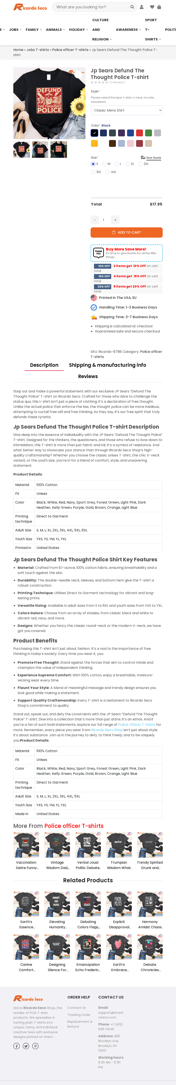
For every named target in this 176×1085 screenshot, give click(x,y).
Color (101, 125)
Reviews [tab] (88, 376)
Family (32, 29)
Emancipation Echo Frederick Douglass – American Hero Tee (88, 967)
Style (95, 91)
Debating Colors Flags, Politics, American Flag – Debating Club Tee (88, 924)
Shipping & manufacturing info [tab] (107, 365)
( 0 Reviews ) (117, 82)
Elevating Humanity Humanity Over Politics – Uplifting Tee (57, 924)
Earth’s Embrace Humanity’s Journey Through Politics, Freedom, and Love (119, 967)
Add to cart (128, 232)
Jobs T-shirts (38, 49)
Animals (54, 29)
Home (18, 49)
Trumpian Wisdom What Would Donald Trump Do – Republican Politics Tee (119, 865)
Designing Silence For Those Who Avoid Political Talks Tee (57, 967)
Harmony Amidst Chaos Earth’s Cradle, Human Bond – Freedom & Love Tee (150, 924)
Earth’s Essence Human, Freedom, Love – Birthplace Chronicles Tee (26, 924)
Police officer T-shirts (70, 49)
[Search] (132, 7)
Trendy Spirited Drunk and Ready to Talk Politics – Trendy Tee (150, 865)
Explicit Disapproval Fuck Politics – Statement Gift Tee (119, 924)
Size (94, 157)
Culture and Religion (100, 30)
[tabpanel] (88, 603)
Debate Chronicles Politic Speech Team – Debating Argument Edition (150, 967)
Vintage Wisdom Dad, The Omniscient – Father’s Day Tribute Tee (57, 865)
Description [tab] (44, 365)
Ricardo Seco (34, 1008)
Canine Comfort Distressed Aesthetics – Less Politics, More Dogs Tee (26, 967)
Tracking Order (79, 1014)
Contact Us (76, 1007)
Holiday (77, 29)
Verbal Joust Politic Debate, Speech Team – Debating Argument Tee (88, 865)
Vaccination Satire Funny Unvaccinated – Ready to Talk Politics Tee (26, 865)
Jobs (13, 29)
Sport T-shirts (151, 30)
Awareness (127, 29)
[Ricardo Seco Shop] (30, 6)
